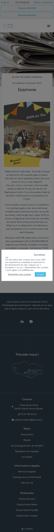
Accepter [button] (40, 274)
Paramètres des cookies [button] (19, 274)
